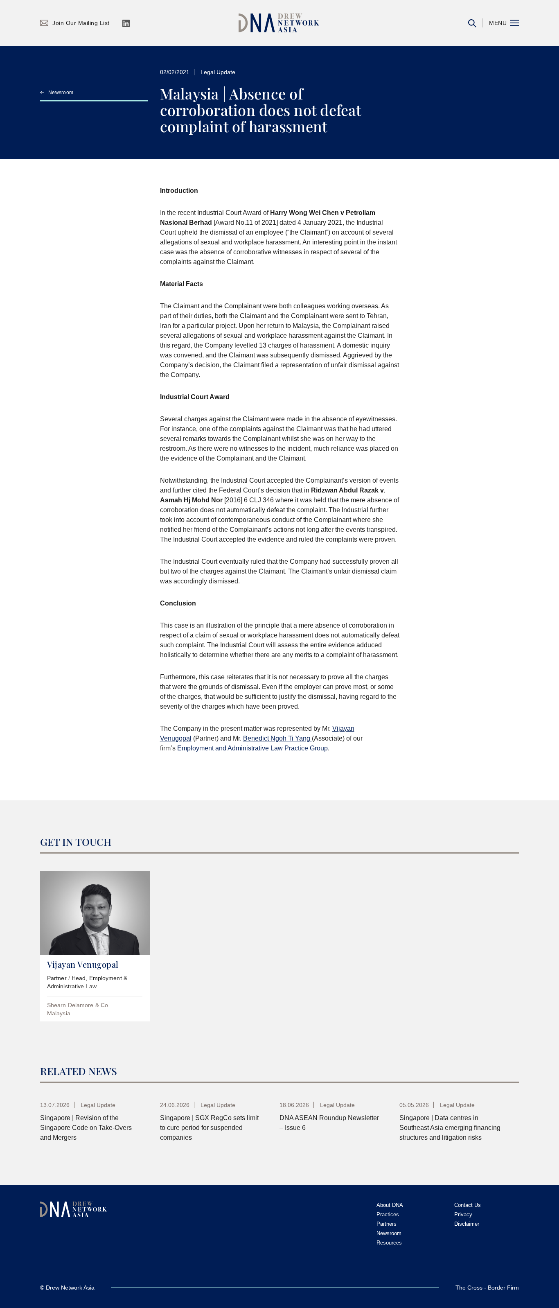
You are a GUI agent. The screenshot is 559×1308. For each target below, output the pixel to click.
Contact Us (467, 1205)
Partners (386, 1224)
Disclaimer (466, 1224)
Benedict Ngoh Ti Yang (277, 738)
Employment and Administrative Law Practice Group (252, 748)
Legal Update (218, 72)
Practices (387, 1214)
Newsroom (60, 92)
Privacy (463, 1214)
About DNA (389, 1205)
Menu (498, 23)
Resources (389, 1243)
